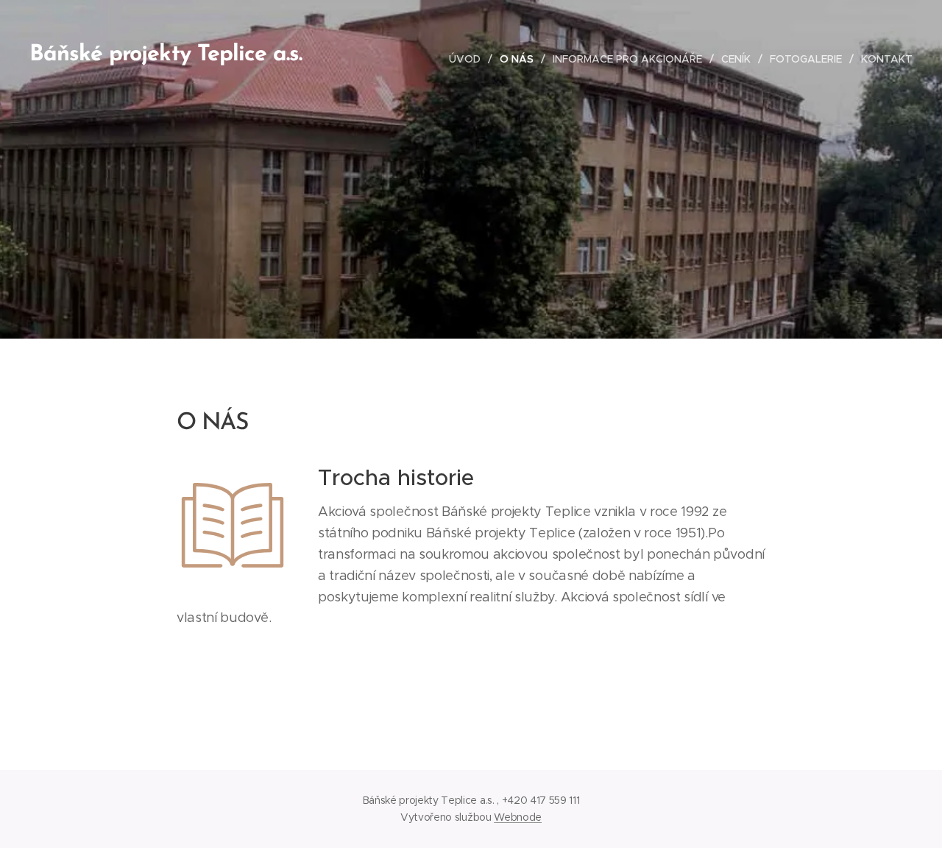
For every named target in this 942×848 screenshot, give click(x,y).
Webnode (518, 817)
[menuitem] (468, 58)
